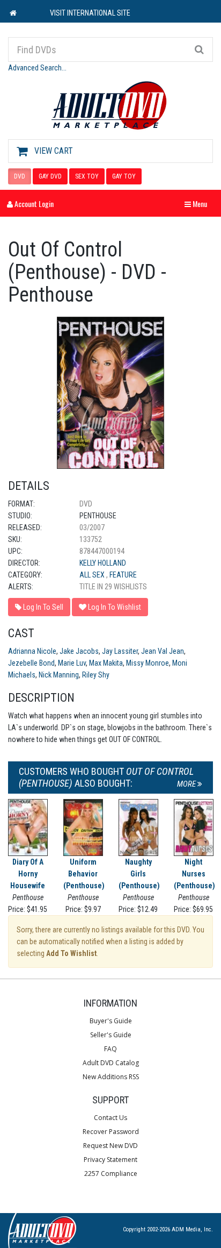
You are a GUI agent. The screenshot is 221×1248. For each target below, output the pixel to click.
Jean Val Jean (162, 651)
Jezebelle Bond (31, 663)
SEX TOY (87, 176)
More (187, 784)
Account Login (33, 203)
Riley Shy (95, 675)
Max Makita (106, 663)
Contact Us (110, 1117)
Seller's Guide (110, 1034)
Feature (123, 574)
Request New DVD (110, 1145)
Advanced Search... (37, 67)
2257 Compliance (110, 1173)
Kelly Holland (102, 563)
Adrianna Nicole (32, 651)
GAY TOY (124, 176)
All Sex (92, 574)
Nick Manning (59, 675)
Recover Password (111, 1131)
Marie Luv (72, 663)
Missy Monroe (147, 663)
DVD (19, 176)
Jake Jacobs (79, 651)
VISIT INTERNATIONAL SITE (90, 13)
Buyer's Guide (111, 1020)
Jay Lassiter (120, 651)
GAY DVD (50, 176)
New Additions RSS (111, 1076)
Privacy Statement (110, 1159)
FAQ (110, 1048)
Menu (198, 203)
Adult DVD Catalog (111, 1062)
